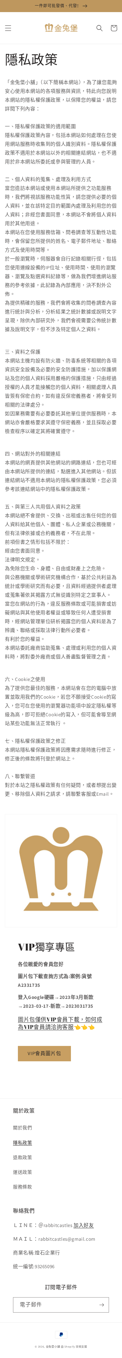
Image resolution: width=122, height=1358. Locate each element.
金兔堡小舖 (53, 1346)
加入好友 (84, 1225)
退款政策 (22, 1157)
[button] (8, 28)
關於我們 (22, 1128)
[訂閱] (101, 1305)
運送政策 (22, 1172)
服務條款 (22, 1187)
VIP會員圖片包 (44, 1053)
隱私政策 (22, 1143)
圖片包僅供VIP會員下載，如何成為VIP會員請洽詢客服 (60, 1023)
